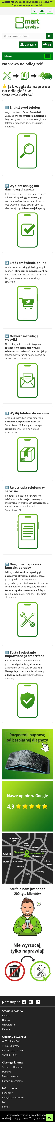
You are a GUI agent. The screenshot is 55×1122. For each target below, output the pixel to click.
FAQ (4, 1102)
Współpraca (8, 1024)
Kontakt (6, 1015)
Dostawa (6, 1071)
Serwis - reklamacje (12, 1067)
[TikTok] (38, 1003)
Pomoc (6, 1106)
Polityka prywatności (13, 1097)
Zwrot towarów (10, 1076)
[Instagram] (31, 1003)
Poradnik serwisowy (12, 1080)
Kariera (6, 1029)
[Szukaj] (49, 36)
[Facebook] (24, 1003)
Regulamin (7, 1092)
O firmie (6, 1020)
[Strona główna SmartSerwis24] (27, 23)
